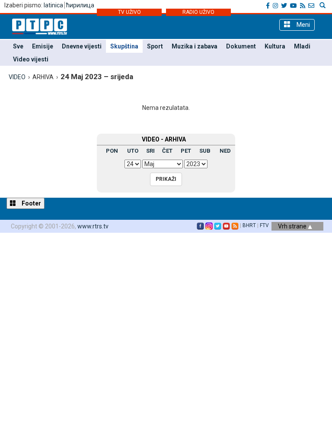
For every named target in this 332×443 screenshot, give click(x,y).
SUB (205, 151)
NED (225, 151)
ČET (167, 151)
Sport (155, 46)
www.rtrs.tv (93, 226)
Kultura (275, 46)
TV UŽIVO (129, 12)
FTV (264, 225)
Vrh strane (293, 226)
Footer (30, 203)
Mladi (302, 46)
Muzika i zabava (194, 46)
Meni (302, 25)
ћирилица (80, 5)
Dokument (241, 46)
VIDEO (17, 77)
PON (112, 151)
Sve (18, 46)
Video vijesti (30, 59)
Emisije (42, 46)
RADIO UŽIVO (198, 12)
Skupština (124, 46)
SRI (150, 151)
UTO (132, 151)
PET (186, 151)
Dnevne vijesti (82, 46)
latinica (53, 5)
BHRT (249, 225)
